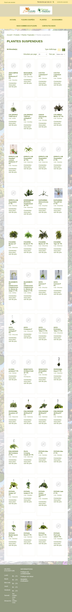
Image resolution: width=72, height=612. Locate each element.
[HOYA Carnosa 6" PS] (58, 275)
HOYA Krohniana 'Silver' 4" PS (43, 329)
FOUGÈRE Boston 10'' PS (12, 243)
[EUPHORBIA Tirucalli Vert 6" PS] (58, 193)
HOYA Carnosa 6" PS (57, 283)
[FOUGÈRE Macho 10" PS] (43, 235)
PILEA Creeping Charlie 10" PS (28, 453)
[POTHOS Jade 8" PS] (58, 484)
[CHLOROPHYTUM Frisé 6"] (13, 107)
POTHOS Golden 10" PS (12, 493)
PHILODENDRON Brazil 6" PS (43, 413)
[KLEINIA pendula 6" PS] (13, 362)
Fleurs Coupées (28, 19)
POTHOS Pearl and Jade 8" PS (57, 534)
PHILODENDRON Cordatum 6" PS (13, 453)
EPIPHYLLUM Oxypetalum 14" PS (43, 158)
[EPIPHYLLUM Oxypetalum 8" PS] (13, 193)
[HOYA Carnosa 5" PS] (43, 275)
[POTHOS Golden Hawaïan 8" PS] (43, 484)
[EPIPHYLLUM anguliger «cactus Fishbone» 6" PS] (13, 149)
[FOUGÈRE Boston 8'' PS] (28, 235)
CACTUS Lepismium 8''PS (57, 74)
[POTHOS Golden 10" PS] (13, 484)
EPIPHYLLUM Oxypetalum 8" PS (13, 201)
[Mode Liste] (63, 49)
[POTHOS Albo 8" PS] (58, 444)
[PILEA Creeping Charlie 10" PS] (28, 444)
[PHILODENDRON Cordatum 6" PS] (13, 444)
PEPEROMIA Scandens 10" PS (13, 413)
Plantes (43, 19)
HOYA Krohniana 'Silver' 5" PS (58, 329)
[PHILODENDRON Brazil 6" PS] (43, 404)
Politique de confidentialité (25, 573)
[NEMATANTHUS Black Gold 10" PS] (28, 362)
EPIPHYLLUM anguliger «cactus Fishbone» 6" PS (13, 160)
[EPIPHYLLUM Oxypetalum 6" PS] (58, 149)
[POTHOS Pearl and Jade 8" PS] (58, 526)
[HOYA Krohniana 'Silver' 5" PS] (58, 320)
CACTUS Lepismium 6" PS (43, 74)
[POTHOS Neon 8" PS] (43, 526)
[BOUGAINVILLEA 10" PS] (28, 65)
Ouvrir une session (9, 2)
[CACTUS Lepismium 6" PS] (43, 65)
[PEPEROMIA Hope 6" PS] (58, 362)
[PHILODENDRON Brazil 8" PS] (58, 404)
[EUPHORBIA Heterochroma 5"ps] (43, 193)
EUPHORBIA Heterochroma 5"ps (43, 201)
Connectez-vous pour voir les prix (13, 85)
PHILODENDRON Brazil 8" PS (58, 413)
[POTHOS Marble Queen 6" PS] (13, 526)
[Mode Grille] (59, 49)
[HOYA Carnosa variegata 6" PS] (13, 320)
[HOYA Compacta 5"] (28, 320)
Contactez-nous (48, 26)
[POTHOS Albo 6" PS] (43, 444)
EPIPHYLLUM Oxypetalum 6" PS (58, 158)
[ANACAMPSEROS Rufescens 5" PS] (13, 65)
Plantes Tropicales (27, 35)
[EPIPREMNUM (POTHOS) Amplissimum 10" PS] (28, 193)
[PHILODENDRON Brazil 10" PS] (28, 404)
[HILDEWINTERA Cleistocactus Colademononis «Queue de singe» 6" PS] (28, 275)
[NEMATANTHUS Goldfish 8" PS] (43, 362)
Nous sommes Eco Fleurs (27, 26)
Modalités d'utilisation (24, 580)
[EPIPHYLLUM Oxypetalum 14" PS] (43, 149)
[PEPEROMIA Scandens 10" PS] (13, 404)
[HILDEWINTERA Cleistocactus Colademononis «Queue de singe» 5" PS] (13, 275)
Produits (17, 35)
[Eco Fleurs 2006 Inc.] (36, 10)
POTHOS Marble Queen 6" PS (13, 534)
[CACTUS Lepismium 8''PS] (58, 65)
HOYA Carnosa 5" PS (42, 283)
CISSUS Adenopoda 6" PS (43, 116)
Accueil (13, 19)
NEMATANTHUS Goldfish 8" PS (43, 371)
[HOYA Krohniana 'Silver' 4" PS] (43, 320)
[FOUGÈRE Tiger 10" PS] (58, 235)
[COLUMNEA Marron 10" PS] (58, 107)
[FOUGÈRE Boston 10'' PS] (13, 235)
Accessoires (57, 19)
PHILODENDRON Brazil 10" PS (28, 413)
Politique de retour (27, 576)
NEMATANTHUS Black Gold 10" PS (28, 371)
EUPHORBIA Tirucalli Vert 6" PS (58, 201)
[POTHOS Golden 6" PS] (28, 484)
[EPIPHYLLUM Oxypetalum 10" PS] (28, 149)
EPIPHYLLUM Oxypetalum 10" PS (28, 158)
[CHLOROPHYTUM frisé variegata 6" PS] (28, 107)
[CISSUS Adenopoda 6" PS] (43, 107)
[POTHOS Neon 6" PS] (28, 526)
